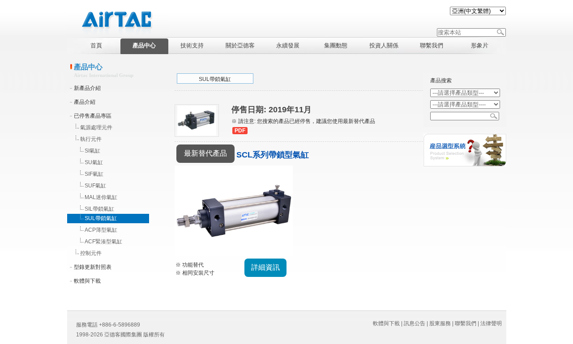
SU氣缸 (94, 162)
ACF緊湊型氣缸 (103, 241)
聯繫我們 (465, 323)
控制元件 (91, 253)
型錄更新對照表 (92, 267)
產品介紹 (84, 102)
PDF (240, 130)
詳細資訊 (265, 267)
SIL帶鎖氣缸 (99, 209)
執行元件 (91, 139)
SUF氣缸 (95, 186)
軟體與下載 (87, 281)
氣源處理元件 (96, 127)
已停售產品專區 (92, 116)
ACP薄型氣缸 (101, 230)
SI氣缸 (92, 151)
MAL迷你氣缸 (101, 197)
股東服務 (440, 323)
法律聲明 (491, 323)
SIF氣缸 (94, 174)
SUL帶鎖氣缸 (101, 218)
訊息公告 (414, 323)
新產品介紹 (87, 88)
